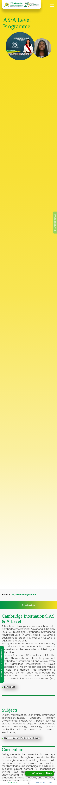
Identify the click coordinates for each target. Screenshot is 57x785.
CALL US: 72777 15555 (43, 783)
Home (5, 594)
